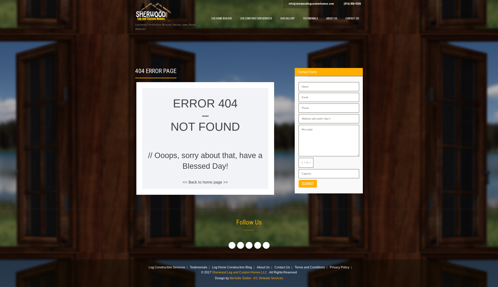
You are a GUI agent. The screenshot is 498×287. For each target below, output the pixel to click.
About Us (331, 18)
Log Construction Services (256, 18)
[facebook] (232, 245)
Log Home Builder (221, 18)
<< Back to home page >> (205, 182)
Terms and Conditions (310, 267)
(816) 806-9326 (352, 3)
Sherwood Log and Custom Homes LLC (240, 272)
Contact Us (352, 18)
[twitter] (240, 245)
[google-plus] (249, 245)
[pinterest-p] (266, 245)
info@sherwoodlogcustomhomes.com (311, 3)
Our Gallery (287, 18)
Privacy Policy (339, 267)
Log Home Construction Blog (232, 267)
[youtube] (257, 245)
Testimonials (310, 18)
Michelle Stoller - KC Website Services (256, 278)
